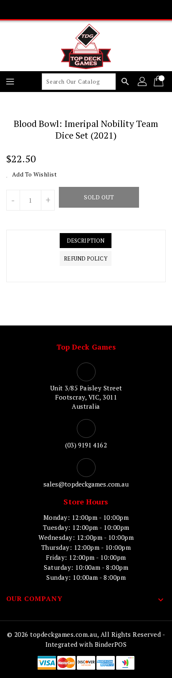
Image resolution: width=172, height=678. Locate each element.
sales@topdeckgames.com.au (86, 484)
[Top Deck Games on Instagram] (86, 9)
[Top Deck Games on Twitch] (117, 9)
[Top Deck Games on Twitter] (70, 9)
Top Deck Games (86, 347)
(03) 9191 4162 (85, 445)
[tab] (85, 240)
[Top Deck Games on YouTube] (102, 9)
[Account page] (142, 81)
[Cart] (159, 81)
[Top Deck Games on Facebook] (54, 9)
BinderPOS (111, 644)
